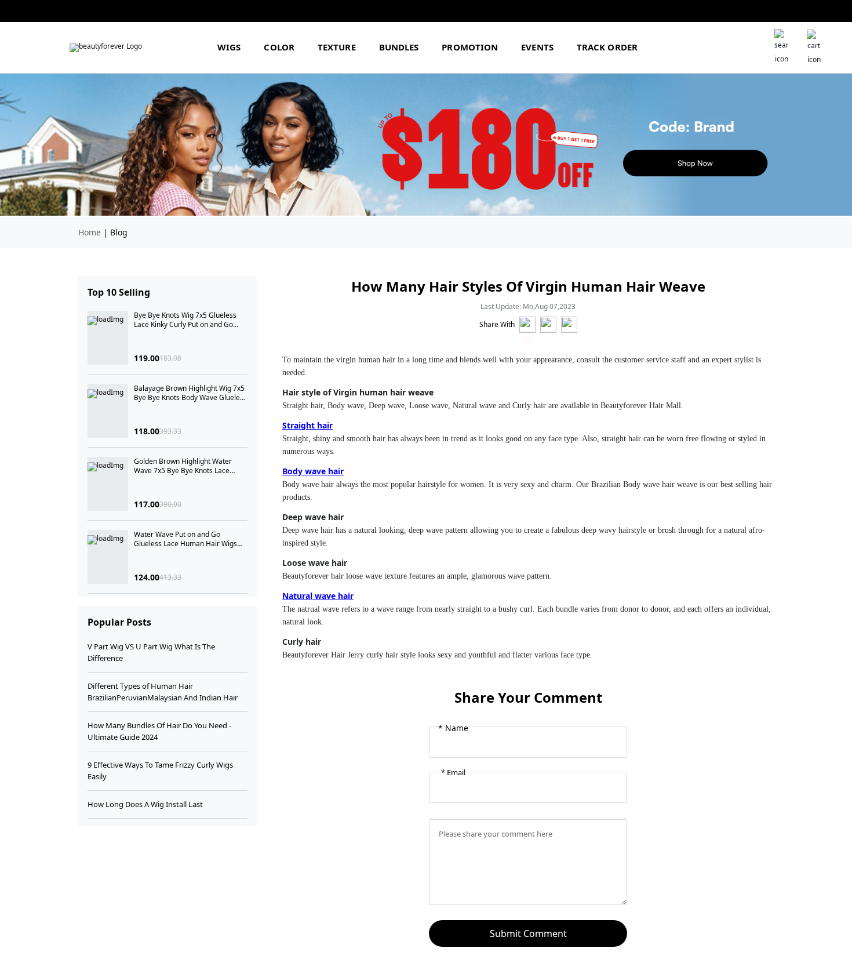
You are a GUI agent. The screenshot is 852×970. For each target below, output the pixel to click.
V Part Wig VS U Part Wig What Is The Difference (151, 652)
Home (89, 232)
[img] (105, 47)
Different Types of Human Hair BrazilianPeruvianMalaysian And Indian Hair (163, 692)
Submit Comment (528, 933)
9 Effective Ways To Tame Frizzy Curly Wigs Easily (160, 771)
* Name (453, 728)
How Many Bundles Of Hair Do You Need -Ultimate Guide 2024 (159, 731)
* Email (453, 772)
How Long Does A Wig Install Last (145, 804)
